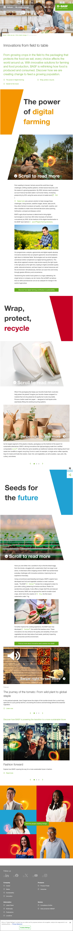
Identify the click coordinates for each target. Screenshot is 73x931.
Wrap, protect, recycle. (47, 80)
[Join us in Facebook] (15, 876)
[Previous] (30, 464)
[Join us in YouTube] (35, 876)
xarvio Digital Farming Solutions (42, 222)
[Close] (70, 923)
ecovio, (15, 449)
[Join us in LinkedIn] (6, 876)
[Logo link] (62, 7)
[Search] (41, 7)
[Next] (43, 464)
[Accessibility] (50, 7)
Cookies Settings (25, 927)
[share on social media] (70, 475)
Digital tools (21, 201)
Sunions (27, 629)
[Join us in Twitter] (25, 876)
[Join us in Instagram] (44, 876)
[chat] (70, 469)
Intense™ (32, 584)
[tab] (34, 463)
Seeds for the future (12, 84)
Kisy (40, 594)
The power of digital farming (15, 80)
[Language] (45, 7)
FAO (56, 195)
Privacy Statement (17, 924)
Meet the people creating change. (36, 823)
